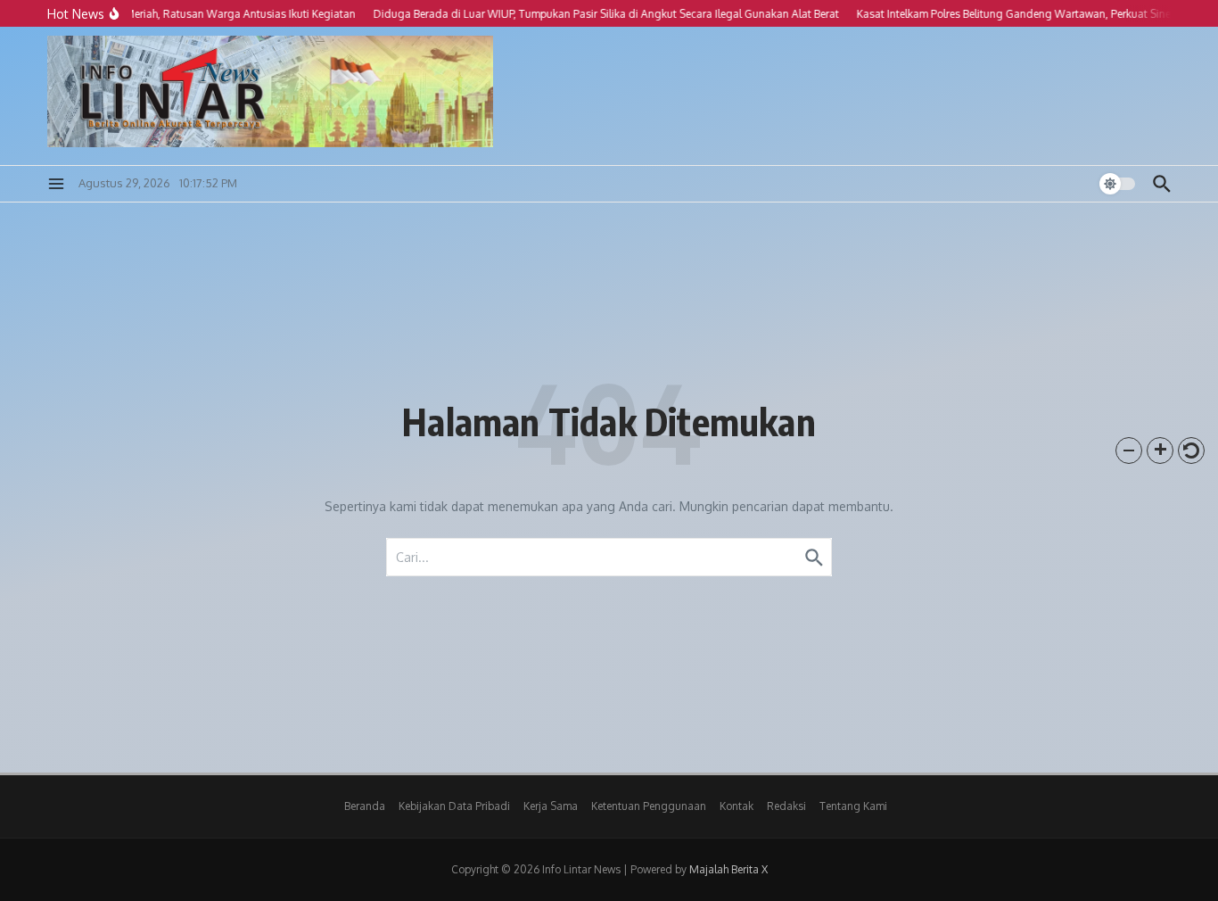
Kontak (736, 806)
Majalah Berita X (728, 869)
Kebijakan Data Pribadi (454, 806)
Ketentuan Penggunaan (648, 806)
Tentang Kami (853, 806)
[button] (1128, 450)
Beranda (364, 806)
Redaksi (786, 806)
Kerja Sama (550, 806)
